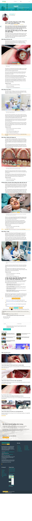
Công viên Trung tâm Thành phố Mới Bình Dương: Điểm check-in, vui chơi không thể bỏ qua (10, 341)
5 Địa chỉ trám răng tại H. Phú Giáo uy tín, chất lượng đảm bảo (12, 411)
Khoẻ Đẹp (9, 7)
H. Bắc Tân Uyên (27, 449)
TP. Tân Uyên (19, 448)
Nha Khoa (12, 7)
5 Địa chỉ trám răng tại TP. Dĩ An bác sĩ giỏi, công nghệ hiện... (12, 380)
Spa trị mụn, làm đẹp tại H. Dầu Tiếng (12, 300)
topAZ (7, 7)
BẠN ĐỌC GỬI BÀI (12, 473)
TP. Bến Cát (19, 447)
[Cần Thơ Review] (10, 477)
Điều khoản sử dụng (12, 469)
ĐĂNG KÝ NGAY (5, 437)
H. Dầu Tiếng (26, 447)
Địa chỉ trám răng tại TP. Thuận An (14, 229)
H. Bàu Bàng (26, 448)
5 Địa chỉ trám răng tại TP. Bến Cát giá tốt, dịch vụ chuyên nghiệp (13, 365)
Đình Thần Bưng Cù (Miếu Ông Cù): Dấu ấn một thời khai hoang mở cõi (10, 333)
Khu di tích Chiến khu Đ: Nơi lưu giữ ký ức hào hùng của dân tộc (25, 333)
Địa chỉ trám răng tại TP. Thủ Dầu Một (15, 134)
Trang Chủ (4, 7)
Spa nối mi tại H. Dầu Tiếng (11, 306)
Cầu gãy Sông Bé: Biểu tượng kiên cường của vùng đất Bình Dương (25, 337)
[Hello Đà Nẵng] (12, 476)
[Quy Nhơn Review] (10, 476)
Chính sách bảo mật (12, 468)
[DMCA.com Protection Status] (5, 486)
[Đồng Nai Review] (12, 477)
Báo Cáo (3, 472)
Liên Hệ (3, 471)
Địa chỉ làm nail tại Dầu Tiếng (11, 301)
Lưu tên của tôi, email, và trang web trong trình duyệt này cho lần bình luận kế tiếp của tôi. (16, 326)
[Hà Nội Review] (12, 475)
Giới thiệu (3, 470)
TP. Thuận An (19, 449)
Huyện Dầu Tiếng (7, 24)
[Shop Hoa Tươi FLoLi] (9, 346)
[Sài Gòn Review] (10, 475)
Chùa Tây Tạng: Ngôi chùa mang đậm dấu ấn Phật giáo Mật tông (10, 337)
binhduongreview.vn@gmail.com (8, 454)
